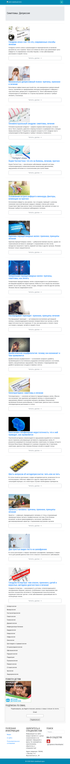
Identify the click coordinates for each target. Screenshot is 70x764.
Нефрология (11, 637)
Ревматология (11, 664)
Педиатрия (10, 657)
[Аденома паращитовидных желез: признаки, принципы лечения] (19, 228)
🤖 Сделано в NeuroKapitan (55, 744)
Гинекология (11, 620)
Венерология (11, 609)
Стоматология (12, 667)
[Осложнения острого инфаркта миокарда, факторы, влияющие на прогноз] (19, 188)
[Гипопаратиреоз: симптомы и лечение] (19, 384)
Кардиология (11, 630)
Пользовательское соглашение (13, 742)
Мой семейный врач (15, 2)
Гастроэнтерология (13, 613)
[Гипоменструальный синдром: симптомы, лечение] (19, 115)
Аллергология (11, 606)
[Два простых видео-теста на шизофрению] (19, 541)
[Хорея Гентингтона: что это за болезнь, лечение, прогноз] (19, 152)
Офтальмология (12, 650)
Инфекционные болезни (15, 626)
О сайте (9, 738)
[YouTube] (48, 741)
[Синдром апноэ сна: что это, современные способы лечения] (19, 33)
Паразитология (12, 654)
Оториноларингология (14, 647)
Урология (10, 671)
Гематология (11, 616)
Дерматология (12, 623)
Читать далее (35, 58)
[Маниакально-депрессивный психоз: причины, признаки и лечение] (19, 73)
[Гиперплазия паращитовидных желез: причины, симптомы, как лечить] (19, 267)
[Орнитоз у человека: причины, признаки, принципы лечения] (19, 501)
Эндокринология (12, 674)
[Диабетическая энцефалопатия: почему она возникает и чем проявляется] (19, 344)
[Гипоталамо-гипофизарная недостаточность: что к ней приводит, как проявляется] (19, 424)
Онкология (10, 640)
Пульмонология (12, 660)
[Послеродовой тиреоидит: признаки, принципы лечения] (19, 307)
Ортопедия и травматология (16, 643)
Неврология (11, 633)
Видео (9, 734)
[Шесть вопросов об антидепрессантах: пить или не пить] (19, 466)
